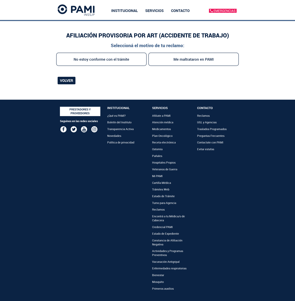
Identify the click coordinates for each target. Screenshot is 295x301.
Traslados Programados (212, 129)
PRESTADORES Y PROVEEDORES (80, 111)
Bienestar (158, 275)
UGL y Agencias (207, 122)
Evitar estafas (205, 149)
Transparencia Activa (120, 129)
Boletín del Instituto (119, 122)
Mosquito (158, 282)
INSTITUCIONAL (124, 10)
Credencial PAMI (162, 227)
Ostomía (157, 149)
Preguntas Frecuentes (210, 136)
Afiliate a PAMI (161, 115)
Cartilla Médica (161, 183)
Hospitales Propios (164, 162)
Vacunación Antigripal (166, 262)
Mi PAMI (157, 176)
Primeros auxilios (163, 288)
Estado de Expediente (165, 233)
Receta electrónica (164, 142)
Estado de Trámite (163, 196)
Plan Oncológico (162, 136)
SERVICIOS (154, 10)
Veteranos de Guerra (164, 169)
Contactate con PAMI (210, 142)
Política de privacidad (120, 142)
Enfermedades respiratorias (169, 268)
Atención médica (162, 122)
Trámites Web (160, 189)
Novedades (114, 136)
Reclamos (158, 209)
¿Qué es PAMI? (116, 115)
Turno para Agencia (164, 203)
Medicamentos (161, 129)
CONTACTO (180, 10)
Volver (66, 80)
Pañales (157, 156)
